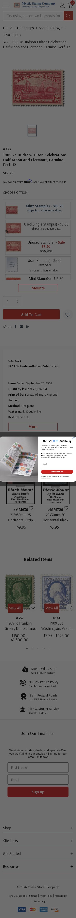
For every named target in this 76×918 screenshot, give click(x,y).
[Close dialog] (74, 438)
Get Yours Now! (57, 472)
